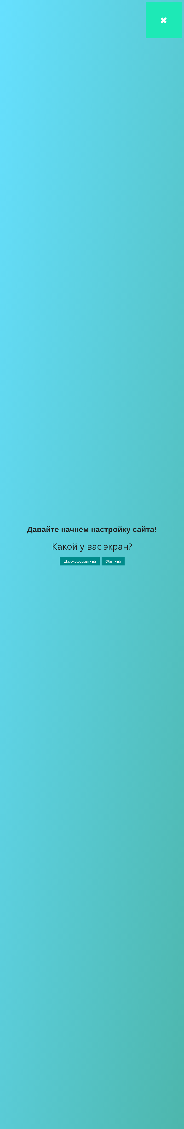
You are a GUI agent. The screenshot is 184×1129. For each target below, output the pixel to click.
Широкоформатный (79, 561)
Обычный (113, 561)
